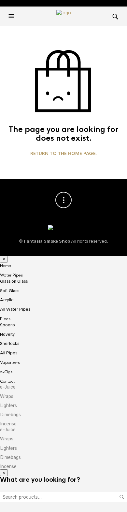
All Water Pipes (15, 309)
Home (5, 265)
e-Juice (8, 387)
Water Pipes (11, 275)
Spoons (7, 324)
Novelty (7, 334)
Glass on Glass (14, 281)
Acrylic (6, 299)
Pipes (5, 318)
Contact (7, 381)
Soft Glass (9, 290)
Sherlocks (9, 343)
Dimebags (10, 414)
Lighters (8, 405)
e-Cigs (6, 372)
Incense (8, 423)
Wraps (6, 396)
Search (121, 497)
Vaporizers (10, 362)
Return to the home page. (63, 153)
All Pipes (8, 352)
